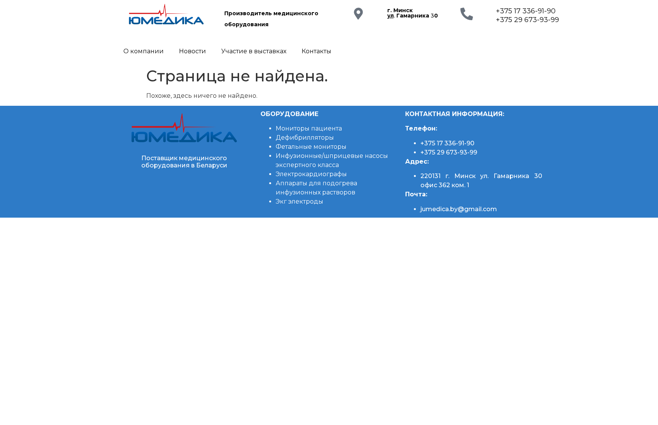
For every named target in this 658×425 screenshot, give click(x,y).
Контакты (316, 51)
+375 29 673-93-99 (527, 20)
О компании (143, 51)
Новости (192, 51)
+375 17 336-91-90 (526, 11)
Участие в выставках (253, 51)
